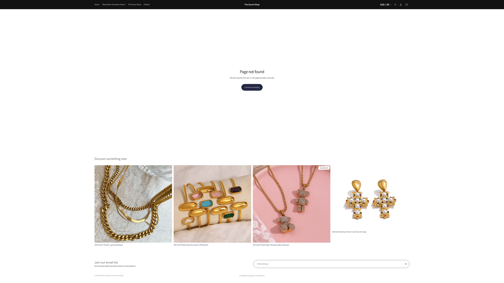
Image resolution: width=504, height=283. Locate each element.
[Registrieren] (405, 264)
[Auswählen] (168, 238)
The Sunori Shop (104, 275)
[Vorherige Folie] (98, 204)
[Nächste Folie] (168, 204)
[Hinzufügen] (405, 225)
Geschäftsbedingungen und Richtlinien (252, 276)
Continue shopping (252, 87)
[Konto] (401, 4)
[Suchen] (395, 4)
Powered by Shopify (116, 275)
